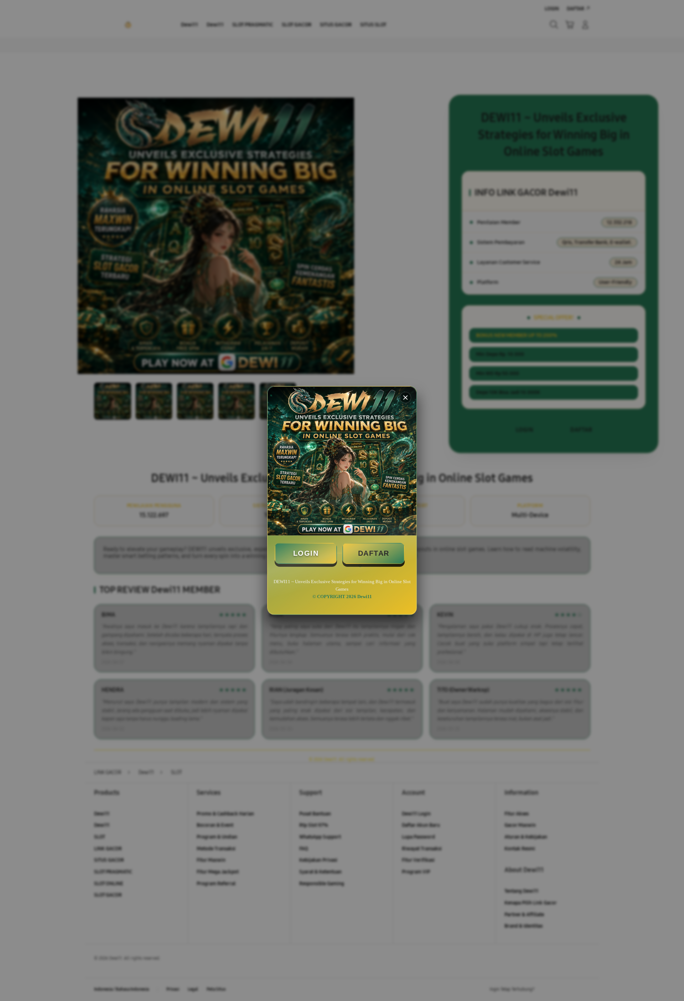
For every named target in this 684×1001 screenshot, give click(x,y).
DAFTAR (373, 553)
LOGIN (306, 553)
